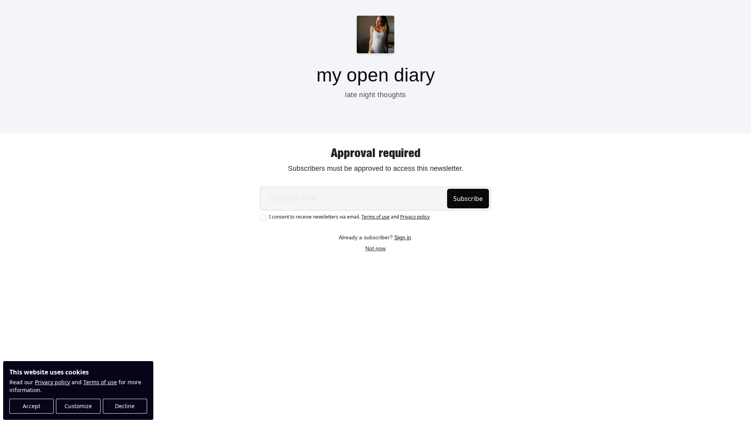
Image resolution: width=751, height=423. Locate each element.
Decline (125, 406)
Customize (78, 406)
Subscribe (468, 198)
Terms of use (100, 382)
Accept (31, 406)
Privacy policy (52, 382)
